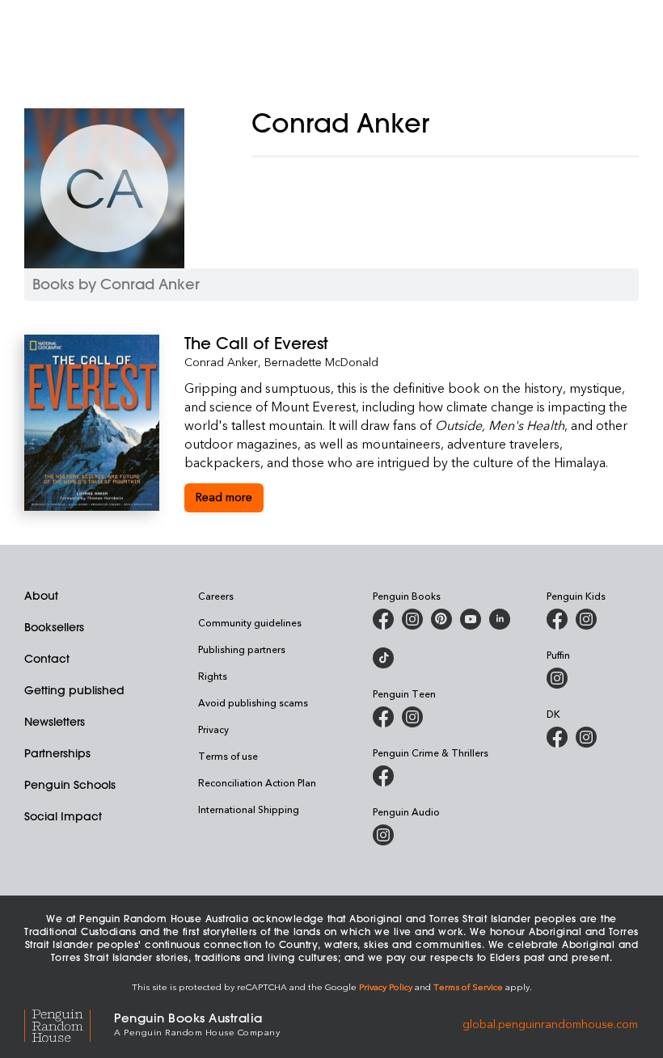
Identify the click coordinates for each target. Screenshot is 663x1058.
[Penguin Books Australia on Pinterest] (441, 619)
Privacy (213, 729)
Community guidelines (250, 622)
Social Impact (63, 816)
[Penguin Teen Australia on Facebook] (383, 716)
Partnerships (57, 753)
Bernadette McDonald (321, 361)
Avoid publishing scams (253, 702)
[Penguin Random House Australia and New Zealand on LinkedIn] (499, 619)
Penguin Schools (70, 785)
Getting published (74, 690)
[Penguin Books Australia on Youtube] (470, 619)
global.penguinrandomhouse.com (550, 1022)
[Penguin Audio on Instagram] (383, 834)
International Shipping (248, 809)
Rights (212, 675)
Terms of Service (468, 986)
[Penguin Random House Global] (69, 1023)
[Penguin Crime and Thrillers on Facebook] (383, 775)
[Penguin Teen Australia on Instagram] (412, 716)
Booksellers (54, 627)
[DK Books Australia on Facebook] (557, 737)
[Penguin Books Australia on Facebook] (383, 619)
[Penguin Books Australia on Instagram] (412, 619)
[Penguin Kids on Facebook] (557, 619)
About (41, 595)
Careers (216, 595)
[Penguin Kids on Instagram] (586, 619)
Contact (47, 658)
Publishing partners (241, 649)
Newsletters (54, 721)
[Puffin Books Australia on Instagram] (557, 678)
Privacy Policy (385, 986)
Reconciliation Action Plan (257, 782)
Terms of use (228, 755)
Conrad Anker (221, 361)
